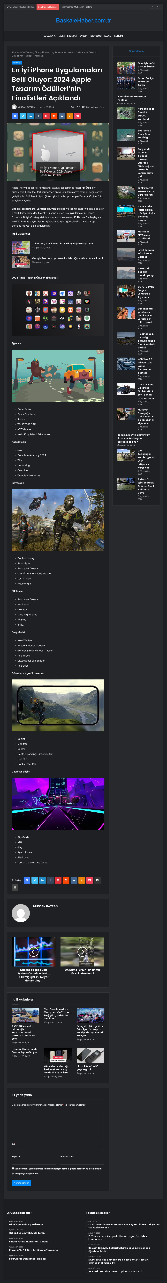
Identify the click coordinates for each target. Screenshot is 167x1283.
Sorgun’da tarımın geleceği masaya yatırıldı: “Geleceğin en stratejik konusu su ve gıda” (146, 162)
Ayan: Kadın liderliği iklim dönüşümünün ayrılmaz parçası (146, 213)
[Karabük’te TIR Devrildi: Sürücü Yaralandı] (126, 113)
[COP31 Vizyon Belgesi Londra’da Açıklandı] (126, 291)
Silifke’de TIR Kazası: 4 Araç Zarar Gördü (146, 191)
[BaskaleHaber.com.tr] (83, 20)
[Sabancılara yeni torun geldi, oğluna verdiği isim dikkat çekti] (126, 313)
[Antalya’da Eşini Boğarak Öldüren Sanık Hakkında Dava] (126, 484)
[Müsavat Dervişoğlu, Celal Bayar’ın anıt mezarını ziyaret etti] (126, 414)
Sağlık (83, 36)
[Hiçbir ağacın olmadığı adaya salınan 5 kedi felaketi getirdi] (126, 338)
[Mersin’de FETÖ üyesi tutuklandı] (126, 236)
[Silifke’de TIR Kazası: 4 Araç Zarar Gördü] (126, 192)
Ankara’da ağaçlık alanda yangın (146, 272)
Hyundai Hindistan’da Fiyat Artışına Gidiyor (25, 1050)
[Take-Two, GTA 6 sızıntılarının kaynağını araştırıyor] (21, 247)
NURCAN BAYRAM (26, 107)
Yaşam (107, 36)
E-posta (17, 1156)
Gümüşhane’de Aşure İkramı (146, 65)
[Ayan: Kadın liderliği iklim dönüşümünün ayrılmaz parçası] (126, 211)
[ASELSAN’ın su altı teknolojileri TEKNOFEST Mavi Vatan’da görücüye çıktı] (25, 1015)
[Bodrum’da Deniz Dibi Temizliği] (126, 135)
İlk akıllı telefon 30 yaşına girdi (87, 1068)
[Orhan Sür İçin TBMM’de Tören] (126, 83)
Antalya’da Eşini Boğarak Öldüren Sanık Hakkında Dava (146, 486)
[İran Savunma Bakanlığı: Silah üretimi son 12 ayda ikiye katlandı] (126, 389)
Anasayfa (49, 36)
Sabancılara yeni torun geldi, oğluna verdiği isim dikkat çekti (145, 315)
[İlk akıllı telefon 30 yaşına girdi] (91, 1055)
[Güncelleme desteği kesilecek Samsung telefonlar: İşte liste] (58, 1055)
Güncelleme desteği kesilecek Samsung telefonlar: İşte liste (56, 1069)
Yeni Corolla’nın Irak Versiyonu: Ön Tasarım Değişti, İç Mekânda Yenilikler (57, 1014)
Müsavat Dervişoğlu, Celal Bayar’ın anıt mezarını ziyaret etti (146, 416)
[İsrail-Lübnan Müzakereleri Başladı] (126, 254)
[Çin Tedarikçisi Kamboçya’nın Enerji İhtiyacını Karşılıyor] (126, 455)
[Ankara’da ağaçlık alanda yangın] (126, 273)
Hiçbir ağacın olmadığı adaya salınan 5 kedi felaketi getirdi (146, 340)
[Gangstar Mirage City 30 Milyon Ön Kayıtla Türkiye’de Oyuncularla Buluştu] (91, 1015)
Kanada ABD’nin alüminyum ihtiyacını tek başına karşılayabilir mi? (133, 438)
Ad (14, 1144)
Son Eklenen (136, 51)
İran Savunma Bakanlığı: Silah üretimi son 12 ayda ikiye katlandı (146, 391)
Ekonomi (72, 36)
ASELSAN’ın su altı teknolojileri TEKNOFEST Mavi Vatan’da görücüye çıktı (23, 1032)
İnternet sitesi (67, 1156)
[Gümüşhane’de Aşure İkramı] (126, 68)
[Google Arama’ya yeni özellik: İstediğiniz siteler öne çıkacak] (21, 262)
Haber (61, 36)
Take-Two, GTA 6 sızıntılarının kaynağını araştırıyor (62, 243)
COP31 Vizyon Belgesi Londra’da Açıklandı (146, 292)
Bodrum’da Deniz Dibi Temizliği (144, 134)
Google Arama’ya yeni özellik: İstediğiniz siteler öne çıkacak (68, 258)
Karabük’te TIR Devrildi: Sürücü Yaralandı (81, 7)
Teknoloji (96, 36)
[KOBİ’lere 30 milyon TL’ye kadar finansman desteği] (126, 364)
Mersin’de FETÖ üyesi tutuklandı (144, 235)
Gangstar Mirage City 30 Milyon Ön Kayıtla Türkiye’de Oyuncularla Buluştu (90, 1031)
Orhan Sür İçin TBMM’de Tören (146, 82)
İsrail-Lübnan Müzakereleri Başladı (146, 253)
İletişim (118, 36)
